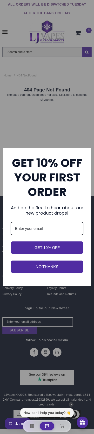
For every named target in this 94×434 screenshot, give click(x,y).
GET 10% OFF (47, 248)
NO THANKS (47, 267)
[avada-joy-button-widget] (82, 422)
